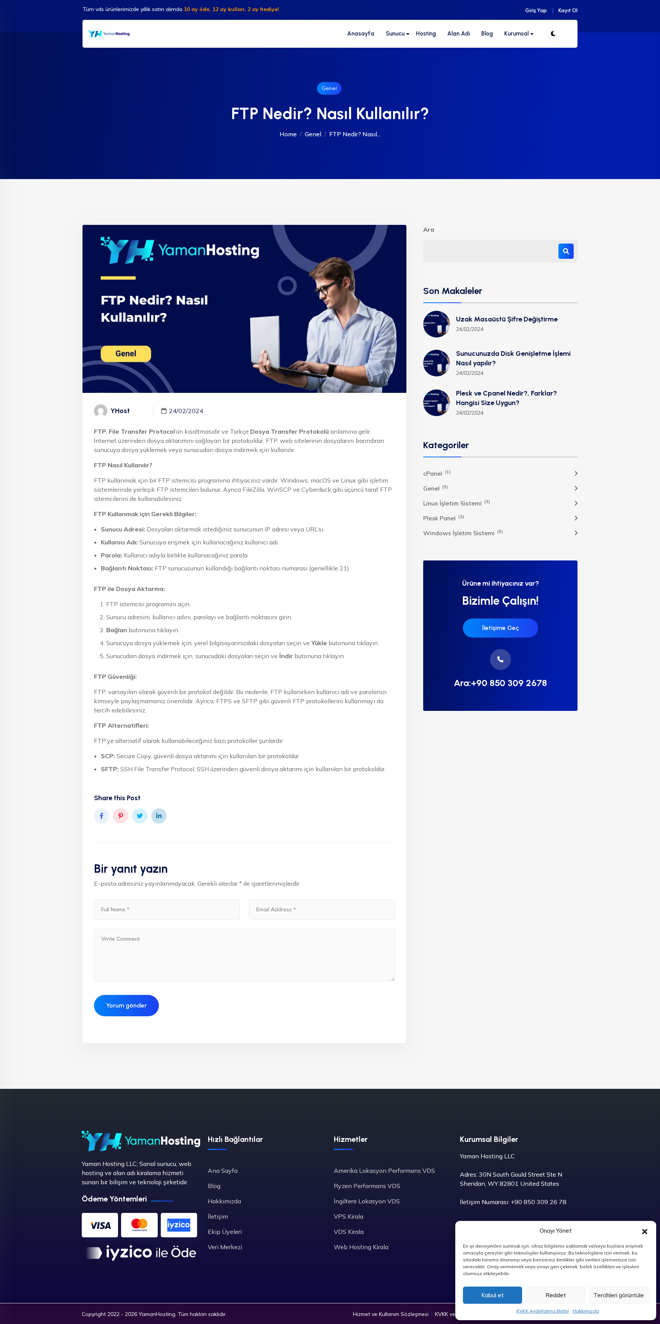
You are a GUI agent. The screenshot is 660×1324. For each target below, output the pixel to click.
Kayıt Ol (568, 10)
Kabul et (492, 1295)
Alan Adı (458, 33)
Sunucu (395, 33)
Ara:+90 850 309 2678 (500, 683)
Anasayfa (360, 33)
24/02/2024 (186, 411)
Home (288, 134)
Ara (428, 229)
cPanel (437, 473)
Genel (329, 88)
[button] (645, 1231)
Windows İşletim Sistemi (463, 532)
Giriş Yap (536, 10)
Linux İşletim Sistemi (456, 503)
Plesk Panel (443, 517)
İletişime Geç (500, 627)
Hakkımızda (586, 1311)
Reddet (555, 1295)
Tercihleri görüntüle (619, 1295)
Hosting (426, 33)
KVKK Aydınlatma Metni (542, 1311)
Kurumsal (516, 33)
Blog (487, 33)
